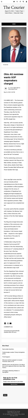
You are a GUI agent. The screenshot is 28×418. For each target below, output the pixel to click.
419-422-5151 (14, 415)
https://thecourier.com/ (13, 412)
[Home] (14, 1)
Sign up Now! (14, 384)
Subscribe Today (18, 13)
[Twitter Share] (8, 323)
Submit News (8, 13)
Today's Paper (19, 11)
